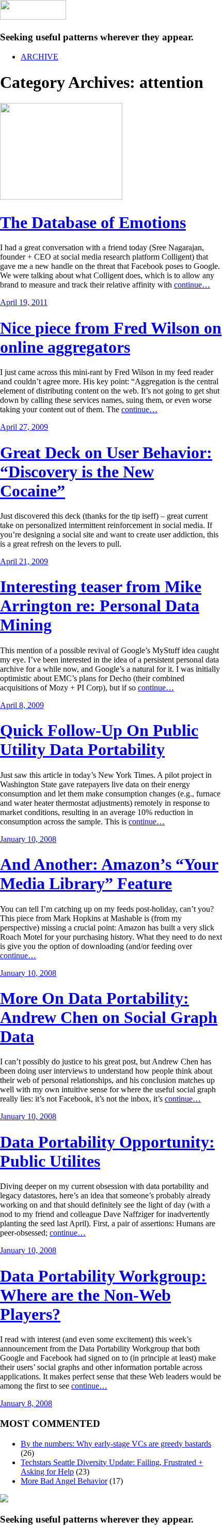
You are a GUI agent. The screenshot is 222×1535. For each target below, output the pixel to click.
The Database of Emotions (93, 222)
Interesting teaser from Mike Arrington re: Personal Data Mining (100, 605)
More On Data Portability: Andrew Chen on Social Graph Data (108, 1017)
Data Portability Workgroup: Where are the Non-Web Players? (103, 1295)
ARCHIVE (39, 56)
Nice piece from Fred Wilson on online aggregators (110, 337)
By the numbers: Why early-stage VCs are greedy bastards (116, 1443)
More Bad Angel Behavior (64, 1481)
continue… (192, 284)
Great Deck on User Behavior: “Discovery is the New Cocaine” (106, 471)
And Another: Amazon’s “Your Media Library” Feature (109, 874)
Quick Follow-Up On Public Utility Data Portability (99, 740)
